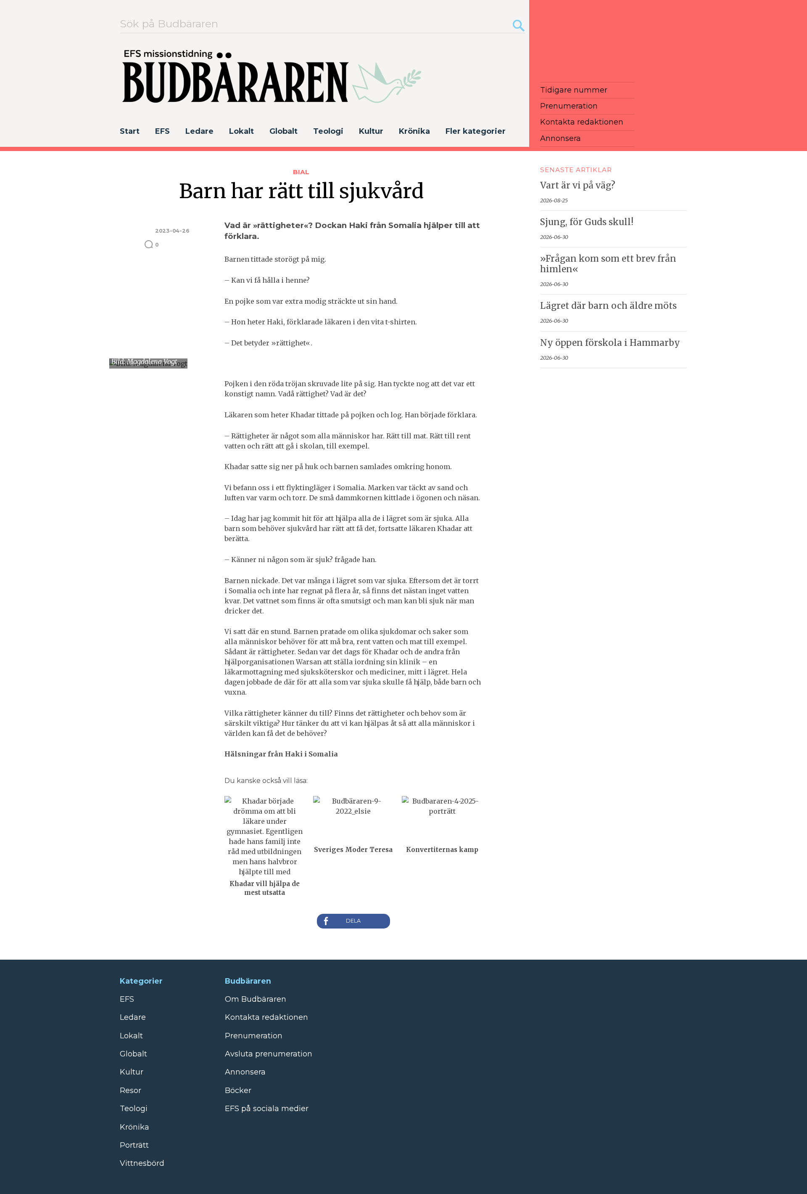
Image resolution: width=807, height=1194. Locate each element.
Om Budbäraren (255, 999)
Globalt (283, 131)
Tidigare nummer (573, 90)
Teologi (328, 131)
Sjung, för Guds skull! (586, 222)
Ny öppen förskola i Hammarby (610, 342)
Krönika (414, 131)
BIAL (301, 172)
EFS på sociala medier (267, 1108)
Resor (130, 1090)
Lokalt (241, 131)
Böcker (238, 1090)
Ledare (199, 131)
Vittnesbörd (142, 1163)
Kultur (371, 131)
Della (353, 921)
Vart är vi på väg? (577, 185)
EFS (162, 131)
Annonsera (560, 138)
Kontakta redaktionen (581, 122)
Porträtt (134, 1145)
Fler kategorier (476, 131)
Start (130, 131)
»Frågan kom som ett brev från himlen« (608, 264)
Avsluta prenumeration (268, 1054)
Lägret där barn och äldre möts (608, 305)
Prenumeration (569, 106)
